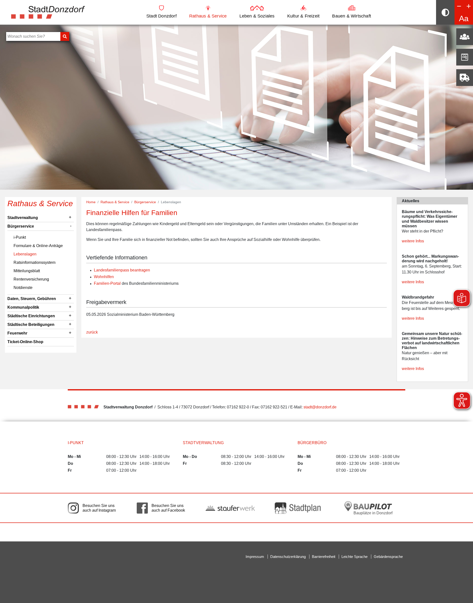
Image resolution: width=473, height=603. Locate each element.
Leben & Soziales (257, 16)
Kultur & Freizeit (303, 16)
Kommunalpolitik (23, 307)
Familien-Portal (107, 283)
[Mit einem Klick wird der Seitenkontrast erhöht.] (445, 12)
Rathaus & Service (208, 16)
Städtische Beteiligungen (30, 324)
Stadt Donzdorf (161, 16)
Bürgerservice (20, 226)
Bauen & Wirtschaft (351, 16)
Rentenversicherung (31, 279)
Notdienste (23, 287)
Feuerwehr (17, 333)
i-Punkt (20, 237)
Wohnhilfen (104, 277)
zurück (92, 332)
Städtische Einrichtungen (31, 316)
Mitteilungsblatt (27, 271)
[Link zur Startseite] (48, 12)
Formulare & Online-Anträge (38, 246)
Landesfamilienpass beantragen (122, 270)
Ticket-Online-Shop (25, 342)
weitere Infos (413, 241)
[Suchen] (64, 36)
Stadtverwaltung (22, 218)
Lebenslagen (25, 254)
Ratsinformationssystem (34, 262)
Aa (464, 18)
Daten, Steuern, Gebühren (31, 299)
